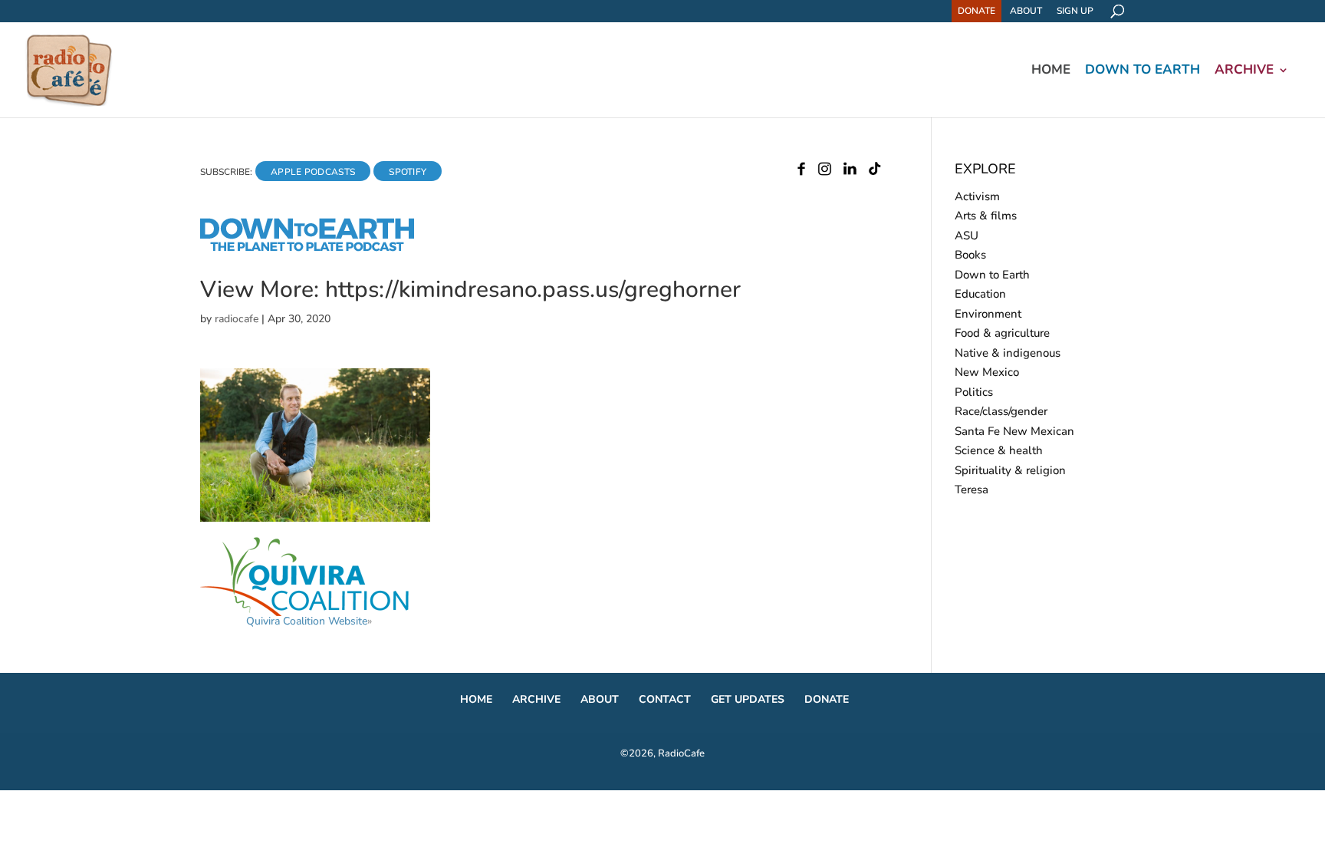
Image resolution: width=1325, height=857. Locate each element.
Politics (974, 392)
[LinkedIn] (850, 172)
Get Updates (747, 699)
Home (1050, 71)
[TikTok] (874, 172)
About (1026, 11)
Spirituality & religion (1010, 470)
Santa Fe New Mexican (1014, 431)
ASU (966, 235)
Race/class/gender (1001, 411)
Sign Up (1075, 11)
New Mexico (987, 372)
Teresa (971, 489)
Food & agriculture (1002, 333)
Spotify (407, 172)
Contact (665, 699)
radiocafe (236, 318)
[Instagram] (824, 172)
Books (970, 254)
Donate (976, 11)
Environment (988, 313)
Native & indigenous (1007, 353)
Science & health (999, 450)
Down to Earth (1142, 71)
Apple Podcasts (313, 172)
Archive (1244, 71)
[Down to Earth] (320, 248)
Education (980, 294)
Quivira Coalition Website (306, 621)
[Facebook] (801, 172)
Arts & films (986, 215)
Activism (977, 196)
